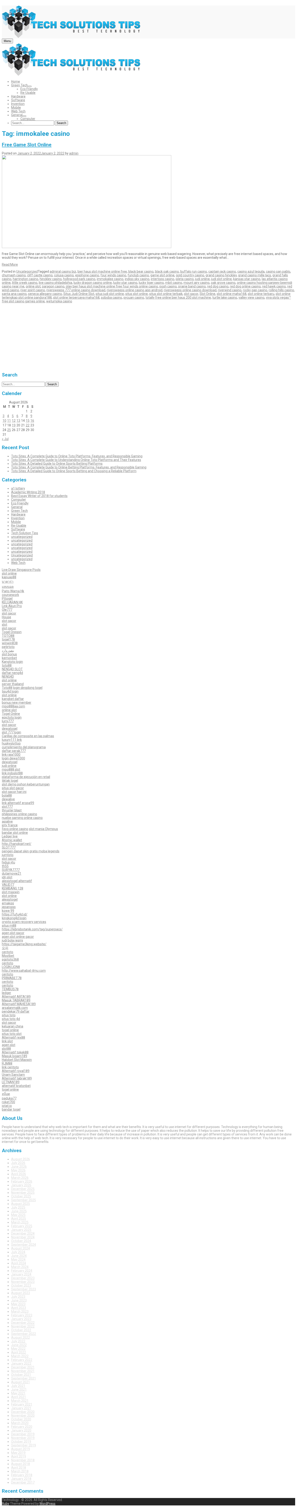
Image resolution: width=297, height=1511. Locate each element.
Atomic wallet (12, 840)
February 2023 (21, 1315)
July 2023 (18, 1296)
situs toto (9, 1015)
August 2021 (20, 1382)
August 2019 (20, 1449)
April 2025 (18, 1218)
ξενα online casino (15, 829)
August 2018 (20, 1464)
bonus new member (16, 702)
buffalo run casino (193, 271)
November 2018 (23, 1460)
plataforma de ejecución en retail (26, 777)
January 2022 (21, 1363)
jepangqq (9, 907)
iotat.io (7, 1106)
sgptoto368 (10, 959)
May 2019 (18, 1453)
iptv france (10, 825)
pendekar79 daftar (15, 1011)
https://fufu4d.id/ (14, 914)
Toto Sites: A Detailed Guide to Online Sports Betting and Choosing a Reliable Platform (73, 471)
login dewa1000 (13, 758)
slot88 (6, 1048)
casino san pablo (278, 271)
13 (18, 420)
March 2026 (20, 1178)
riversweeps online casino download (190, 290)
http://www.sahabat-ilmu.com (24, 970)
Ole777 (7, 610)
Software (18, 100)
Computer (27, 119)
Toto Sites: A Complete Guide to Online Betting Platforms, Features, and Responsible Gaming (78, 467)
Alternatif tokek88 (15, 1052)
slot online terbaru (261, 294)
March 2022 (20, 1356)
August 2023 (20, 1293)
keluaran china (12, 1026)
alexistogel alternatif (17, 881)
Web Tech (18, 111)
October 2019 (21, 1441)
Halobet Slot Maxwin (17, 1060)
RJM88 (7, 1063)
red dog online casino (245, 286)
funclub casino (138, 275)
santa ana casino (14, 294)
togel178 (8, 639)
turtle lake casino (224, 297)
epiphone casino (87, 275)
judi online (202, 279)
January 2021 (21, 1408)
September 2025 (23, 1200)
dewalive (8, 799)
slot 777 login (11, 732)
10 (4, 420)
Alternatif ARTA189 (16, 996)
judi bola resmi (12, 940)
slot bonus (9, 654)
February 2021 (21, 1404)
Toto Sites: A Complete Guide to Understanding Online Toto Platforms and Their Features (76, 460)
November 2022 (23, 1326)
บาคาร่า (7, 581)
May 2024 (18, 1259)
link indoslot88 (12, 773)
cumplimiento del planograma (24, 747)
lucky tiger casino (151, 283)
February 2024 (21, 1270)
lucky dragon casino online (93, 283)
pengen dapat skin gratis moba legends (30, 851)
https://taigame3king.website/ (24, 944)
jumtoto (7, 855)
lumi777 (8, 721)
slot (4, 624)
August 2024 (20, 1248)
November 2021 (23, 1371)
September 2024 (23, 1244)
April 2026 (18, 1174)
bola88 (7, 795)
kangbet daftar (13, 699)
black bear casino (141, 271)
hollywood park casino (79, 279)
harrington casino (25, 279)
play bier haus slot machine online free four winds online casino (112, 286)
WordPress (47, 1503)
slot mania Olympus (43, 829)
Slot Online (207, 294)
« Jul (5, 439)
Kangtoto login (12, 662)
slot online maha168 (231, 294)
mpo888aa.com (13, 706)
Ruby (5, 1503)
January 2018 (21, 1479)
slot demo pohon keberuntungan (26, 784)
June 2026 (19, 1166)
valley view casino (252, 297)
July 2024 (18, 1252)
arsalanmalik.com (15, 1008)
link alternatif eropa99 (18, 803)
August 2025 (20, 1204)
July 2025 (18, 1207)
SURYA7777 (11, 870)
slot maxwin (10, 892)
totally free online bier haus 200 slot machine (178, 297)
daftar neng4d (12, 673)
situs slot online (136, 294)
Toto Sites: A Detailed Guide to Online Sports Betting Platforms (57, 463)
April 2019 (18, 1456)
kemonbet (9, 658)
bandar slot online (15, 832)
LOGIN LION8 (11, 967)
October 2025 (21, 1196)
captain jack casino (222, 271)
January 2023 (21, 1319)
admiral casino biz (63, 271)
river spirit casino (32, 290)
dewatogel (9, 728)
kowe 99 (8, 910)
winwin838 (10, 643)
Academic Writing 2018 (28, 492)
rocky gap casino (255, 290)
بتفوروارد (8, 650)
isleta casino (185, 279)
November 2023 (23, 1282)
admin (73, 153)
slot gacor (191, 294)
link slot (7, 1041)
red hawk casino (274, 286)
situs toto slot (12, 1034)
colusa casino (64, 275)
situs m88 (9, 925)
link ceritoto (10, 1067)
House (6, 617)
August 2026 (20, 1159)
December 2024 (23, 1233)
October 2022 (21, 1330)
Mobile (16, 107)
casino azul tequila (251, 271)
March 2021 (20, 1401)
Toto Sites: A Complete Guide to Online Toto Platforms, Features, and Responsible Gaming (76, 456)
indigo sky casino (137, 279)
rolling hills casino (281, 290)
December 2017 (23, 1482)
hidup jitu (8, 862)
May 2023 (18, 1304)
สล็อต (6, 1094)
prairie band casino (192, 286)
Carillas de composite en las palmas (28, 736)
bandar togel (11, 1109)
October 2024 (21, 1241)
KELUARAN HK (12, 602)
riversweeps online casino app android (134, 290)
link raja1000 (11, 754)
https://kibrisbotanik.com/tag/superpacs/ (32, 929)
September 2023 (23, 1289)
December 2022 (23, 1323)
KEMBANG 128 (12, 888)
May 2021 (18, 1393)
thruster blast (12, 810)
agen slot (8, 1045)
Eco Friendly (29, 89)
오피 (5, 948)
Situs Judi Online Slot (78, 294)
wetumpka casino (59, 301)
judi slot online (221, 279)
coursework (10, 595)
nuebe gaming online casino (22, 818)
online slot (33, 286)
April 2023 (18, 1308)
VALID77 (8, 884)
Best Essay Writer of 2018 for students (39, 496)
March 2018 (20, 1471)
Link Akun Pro (12, 606)
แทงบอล (8, 587)
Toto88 (7, 688)
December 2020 (23, 1412)
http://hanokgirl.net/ (16, 844)
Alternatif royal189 (15, 1071)
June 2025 (19, 1211)
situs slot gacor (13, 788)
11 (9, 420)
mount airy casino (197, 283)
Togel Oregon (12, 632)
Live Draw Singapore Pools (21, 570)
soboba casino (111, 297)
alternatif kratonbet (16, 1086)
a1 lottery (18, 488)
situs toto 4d (11, 1019)
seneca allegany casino (45, 294)
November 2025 (23, 1192)
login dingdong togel (27, 688)
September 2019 (23, 1445)
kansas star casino (246, 279)
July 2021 (18, 1386)
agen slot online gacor (18, 937)
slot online (9, 573)
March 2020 (20, 1423)
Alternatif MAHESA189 (19, 1004)
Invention (18, 104)
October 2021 (21, 1375)
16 (32, 420)
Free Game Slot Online (27, 144)
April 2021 (18, 1397)
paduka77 (9, 1098)
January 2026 (21, 1185)
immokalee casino (110, 279)
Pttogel (7, 598)
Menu (7, 41)
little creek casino (24, 283)
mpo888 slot (11, 769)
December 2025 (23, 1189)
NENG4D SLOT (12, 669)
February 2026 (21, 1181)
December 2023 (23, 1278)
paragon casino (53, 286)
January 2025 (21, 1230)
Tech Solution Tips (24, 533)
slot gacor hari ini (14, 792)
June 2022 (19, 1345)
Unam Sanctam (13, 1074)
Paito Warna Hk (13, 591)
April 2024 (18, 1263)
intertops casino (162, 279)
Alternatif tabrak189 (17, 1078)
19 (14, 425)
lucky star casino (125, 283)
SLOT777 (9, 847)
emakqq (8, 903)
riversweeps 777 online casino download (75, 290)
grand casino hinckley (221, 275)
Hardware (18, 96)
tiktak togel (10, 780)
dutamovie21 (11, 873)
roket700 (8, 1102)
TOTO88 (8, 636)
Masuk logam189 (14, 1056)
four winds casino (113, 275)
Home (15, 81)
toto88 (7, 665)
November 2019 (23, 1438)
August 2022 (20, 1337)
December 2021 (23, 1367)
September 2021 (23, 1378)
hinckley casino (51, 279)
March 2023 (20, 1311)
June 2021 (19, 1389)
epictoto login (12, 717)
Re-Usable (28, 93)
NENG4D (8, 676)
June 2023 (19, 1300)
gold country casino (190, 275)
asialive (7, 821)
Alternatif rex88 (13, 1037)
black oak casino (167, 271)
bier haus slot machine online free (102, 271)
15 (27, 420)
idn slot (7, 877)
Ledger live (10, 836)
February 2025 (21, 1226)
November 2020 (23, 1415)
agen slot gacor (13, 933)
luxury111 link (12, 740)
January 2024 (21, 1274)
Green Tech (19, 85)
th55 (5, 866)
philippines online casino (19, 814)
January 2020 (21, 1430)
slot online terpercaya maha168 (76, 297)
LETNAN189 (10, 1082)
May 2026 (18, 1170)
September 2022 (23, 1334)
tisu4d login (10, 691)
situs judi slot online (110, 294)
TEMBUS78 (10, 989)
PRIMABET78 (12, 978)
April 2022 (18, 1352)
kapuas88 (9, 577)
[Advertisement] (141, 335)
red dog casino (218, 286)
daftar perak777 (14, 751)
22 (27, 425)
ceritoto (7, 952)
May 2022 (18, 1349)
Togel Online (11, 714)
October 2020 (21, 1419)
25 (9, 430)
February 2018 (21, 1475)
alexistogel (10, 899)
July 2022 (18, 1341)
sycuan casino (133, 297)
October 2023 (21, 1285)
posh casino (168, 286)
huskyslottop (11, 743)
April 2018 (18, 1467)
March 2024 (20, 1267)
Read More (10, 264)
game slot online (162, 275)
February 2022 (21, 1360)
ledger (6, 993)
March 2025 (20, 1222)
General (17, 115)
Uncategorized (27, 271)
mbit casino (173, 283)
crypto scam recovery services (24, 922)
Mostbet (8, 956)
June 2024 (19, 1256)
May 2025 (18, 1215)
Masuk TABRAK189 (16, 1000)
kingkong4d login (14, 918)
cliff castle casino (40, 275)
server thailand (13, 684)
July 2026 (18, 1163)
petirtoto (8, 647)
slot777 (7, 806)
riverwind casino (230, 290)
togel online (10, 1030)
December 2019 (23, 1434)
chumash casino (14, 275)
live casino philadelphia (55, 283)
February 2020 (21, 1427)
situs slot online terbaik (166, 294)
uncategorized (21, 537)
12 (14, 420)
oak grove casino (223, 283)
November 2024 (23, 1237)
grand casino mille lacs (254, 275)
